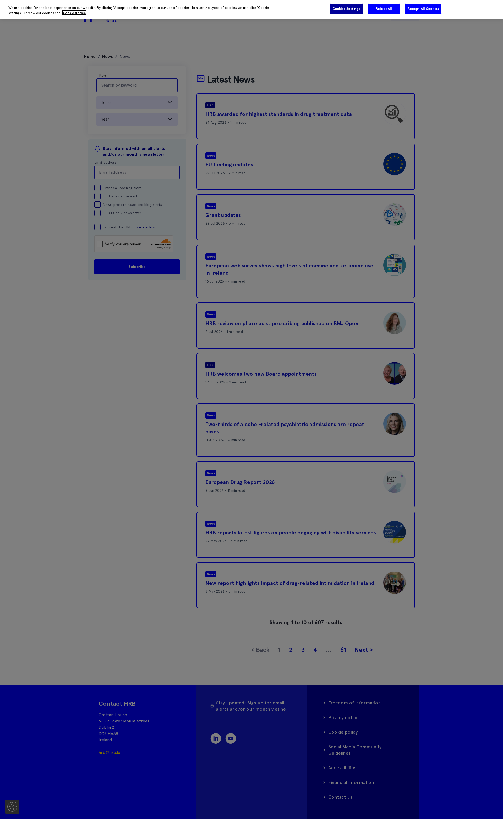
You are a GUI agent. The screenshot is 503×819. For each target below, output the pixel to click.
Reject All (384, 9)
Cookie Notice (74, 13)
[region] (251, 9)
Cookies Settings (346, 9)
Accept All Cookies (423, 9)
